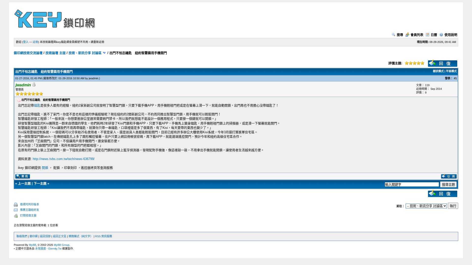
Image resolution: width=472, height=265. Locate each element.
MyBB (32, 244)
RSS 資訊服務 (103, 236)
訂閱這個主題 (28, 215)
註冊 (35, 41)
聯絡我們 (21, 236)
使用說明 (450, 35)
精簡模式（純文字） (81, 236)
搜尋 (400, 35)
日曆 (434, 35)
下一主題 (40, 183)
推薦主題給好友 (29, 209)
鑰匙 (37, 105)
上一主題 (24, 183)
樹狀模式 (438, 71)
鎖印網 (34, 236)
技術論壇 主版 (55, 53)
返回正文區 (59, 236)
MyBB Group (61, 244)
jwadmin (93, 78)
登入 (26, 41)
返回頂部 (45, 236)
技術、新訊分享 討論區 (85, 53)
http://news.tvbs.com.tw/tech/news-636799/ (64, 159)
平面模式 (451, 71)
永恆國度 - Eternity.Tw (48, 248)
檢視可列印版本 (29, 204)
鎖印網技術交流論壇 (28, 53)
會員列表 (417, 35)
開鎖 (45, 168)
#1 (455, 78)
